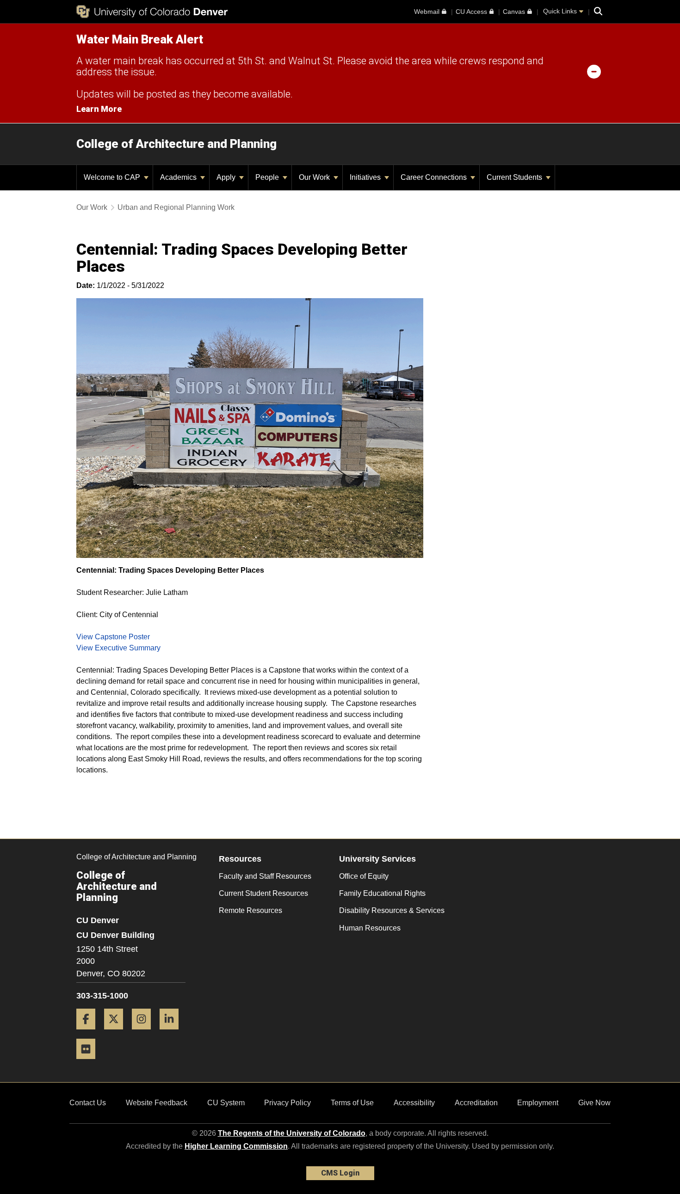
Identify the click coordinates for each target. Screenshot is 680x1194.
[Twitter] (117, 1033)
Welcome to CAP (113, 177)
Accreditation (476, 1103)
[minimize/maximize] (594, 71)
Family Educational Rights (382, 893)
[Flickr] (89, 1062)
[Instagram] (145, 1033)
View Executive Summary (118, 648)
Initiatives (366, 177)
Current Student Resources (263, 893)
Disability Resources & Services (392, 910)
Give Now (594, 1103)
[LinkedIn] (172, 1033)
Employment (537, 1103)
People (268, 177)
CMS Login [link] (340, 1173)
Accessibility (414, 1103)
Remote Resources (250, 910)
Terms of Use (352, 1103)
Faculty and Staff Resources (265, 876)
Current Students (515, 177)
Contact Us (87, 1103)
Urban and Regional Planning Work (176, 207)
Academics (179, 177)
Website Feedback (156, 1103)
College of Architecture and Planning (176, 144)
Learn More (99, 109)
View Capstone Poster (113, 637)
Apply (226, 177)
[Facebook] (89, 1033)
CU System (226, 1103)
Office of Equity (364, 876)
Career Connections (435, 177)
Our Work (315, 177)
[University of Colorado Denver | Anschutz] (152, 11)
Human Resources (370, 928)
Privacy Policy (287, 1103)
